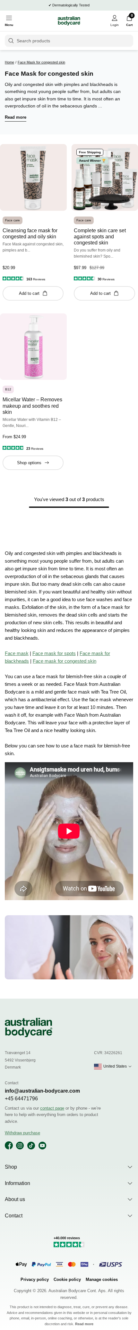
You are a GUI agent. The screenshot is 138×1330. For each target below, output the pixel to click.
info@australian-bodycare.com (42, 1091)
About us (15, 1199)
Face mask (17, 653)
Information (17, 1183)
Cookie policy (67, 1279)
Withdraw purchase (22, 1132)
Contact (13, 1215)
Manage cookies (102, 1279)
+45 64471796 (21, 1098)
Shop (11, 1167)
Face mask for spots (54, 653)
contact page (52, 1108)
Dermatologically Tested (71, 5)
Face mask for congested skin (64, 661)
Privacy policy (35, 1279)
